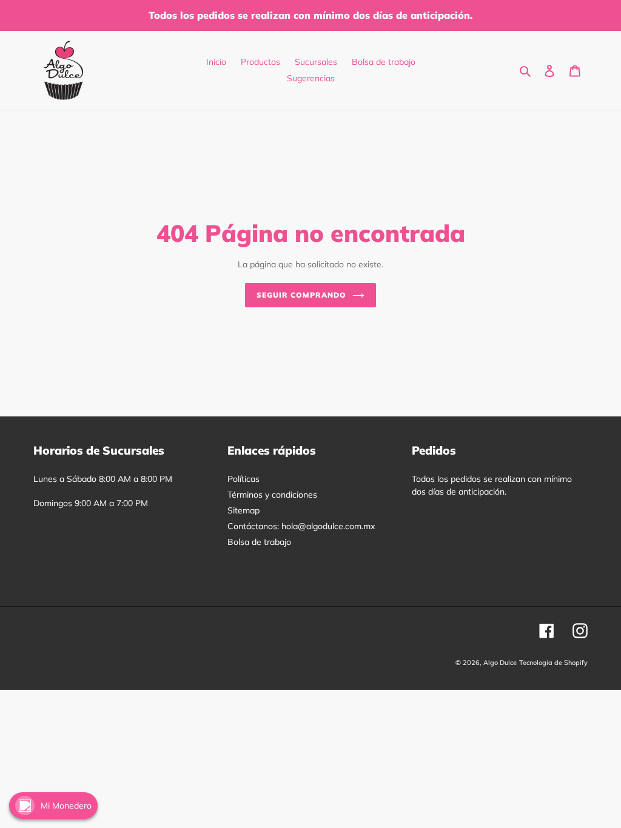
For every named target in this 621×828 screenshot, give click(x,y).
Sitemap (243, 510)
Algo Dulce (500, 662)
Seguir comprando (301, 294)
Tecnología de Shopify (553, 662)
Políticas (243, 478)
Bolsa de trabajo (259, 541)
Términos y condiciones (272, 494)
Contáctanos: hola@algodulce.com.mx (301, 526)
